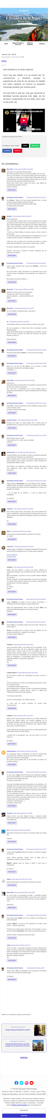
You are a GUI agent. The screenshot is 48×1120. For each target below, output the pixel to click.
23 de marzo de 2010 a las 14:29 (25, 892)
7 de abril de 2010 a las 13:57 (35, 968)
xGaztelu (9, 509)
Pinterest (18, 150)
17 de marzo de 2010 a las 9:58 (36, 263)
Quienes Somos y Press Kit (18, 43)
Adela (8, 945)
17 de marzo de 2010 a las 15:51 (26, 452)
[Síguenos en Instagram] (26, 1083)
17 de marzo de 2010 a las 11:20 (36, 403)
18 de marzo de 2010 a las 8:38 (36, 599)
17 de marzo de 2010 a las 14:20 (27, 420)
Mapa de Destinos (30, 43)
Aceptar (24, 1115)
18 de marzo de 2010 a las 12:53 (23, 644)
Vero (8, 830)
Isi (7, 321)
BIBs (4, 61)
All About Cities (11, 557)
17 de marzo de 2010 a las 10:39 (36, 363)
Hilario (9, 879)
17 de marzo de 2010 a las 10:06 (24, 308)
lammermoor (11, 452)
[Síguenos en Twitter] (21, 1083)
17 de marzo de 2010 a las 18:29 (23, 509)
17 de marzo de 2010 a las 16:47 (36, 481)
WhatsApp (35, 145)
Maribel (9, 216)
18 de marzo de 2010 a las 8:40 (36, 622)
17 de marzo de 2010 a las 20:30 (23, 546)
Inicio (6, 44)
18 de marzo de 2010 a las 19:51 (27, 751)
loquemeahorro (12, 751)
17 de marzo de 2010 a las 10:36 (36, 350)
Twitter (25, 145)
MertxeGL (10, 169)
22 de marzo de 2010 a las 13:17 (36, 849)
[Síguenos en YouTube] (31, 1083)
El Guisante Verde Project (15, 197)
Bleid (8, 531)
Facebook (7, 150)
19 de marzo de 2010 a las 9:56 (22, 813)
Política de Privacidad (19, 1105)
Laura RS (10, 546)
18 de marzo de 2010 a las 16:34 (28, 672)
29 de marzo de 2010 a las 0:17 (20, 945)
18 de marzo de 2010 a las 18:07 (23, 715)
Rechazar (24, 1110)
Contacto (42, 44)
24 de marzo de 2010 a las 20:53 (36, 915)
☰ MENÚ (24, 11)
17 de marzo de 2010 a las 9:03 (36, 197)
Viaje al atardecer (12, 555)
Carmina (9, 813)
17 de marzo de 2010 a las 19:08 (21, 531)
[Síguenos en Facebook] (16, 1083)
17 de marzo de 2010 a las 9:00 (23, 169)
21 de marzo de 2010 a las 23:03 (20, 830)
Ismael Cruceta (12, 420)
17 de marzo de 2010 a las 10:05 (24, 289)
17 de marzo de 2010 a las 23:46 (23, 567)
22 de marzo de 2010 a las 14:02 (22, 879)
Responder (12, 190)
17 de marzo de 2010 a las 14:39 (36, 435)
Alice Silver (10, 380)
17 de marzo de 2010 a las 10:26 (19, 321)
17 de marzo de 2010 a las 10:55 (25, 380)
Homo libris (10, 892)
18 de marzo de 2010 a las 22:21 (36, 772)
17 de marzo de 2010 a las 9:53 (21, 216)
